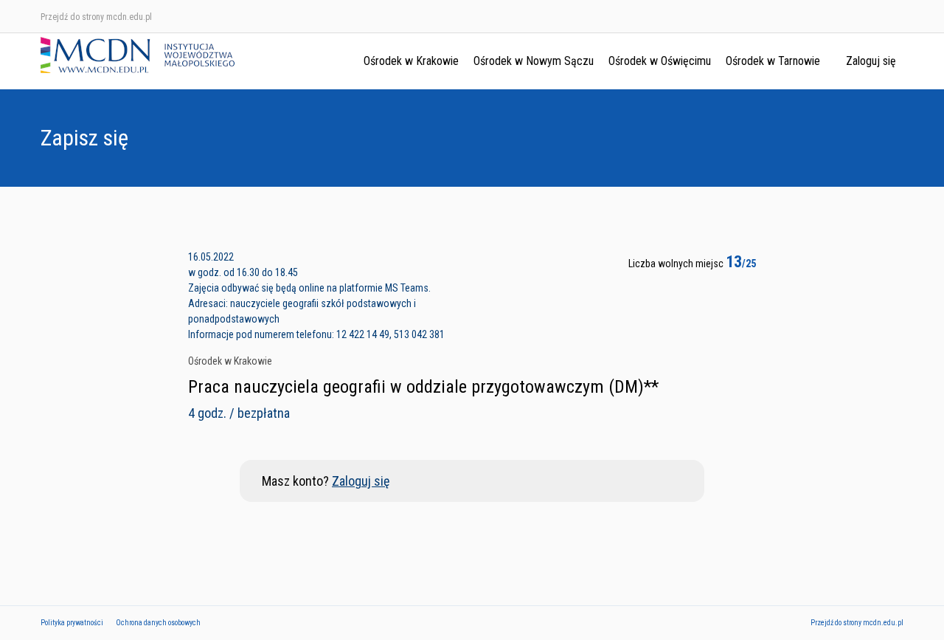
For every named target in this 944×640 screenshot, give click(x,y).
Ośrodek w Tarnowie (773, 61)
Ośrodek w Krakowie (411, 61)
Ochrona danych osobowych (158, 623)
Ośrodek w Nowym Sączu (533, 61)
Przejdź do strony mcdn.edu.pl (96, 17)
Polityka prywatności (72, 623)
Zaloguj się (871, 61)
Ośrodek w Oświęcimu (659, 61)
